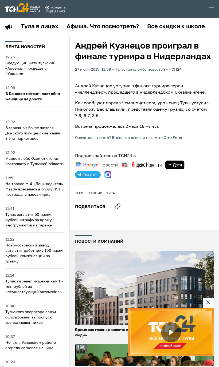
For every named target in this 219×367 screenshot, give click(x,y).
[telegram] (88, 174)
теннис (95, 193)
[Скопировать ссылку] (117, 206)
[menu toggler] (211, 9)
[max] (107, 174)
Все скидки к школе (176, 27)
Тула (110, 193)
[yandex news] (142, 165)
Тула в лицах (39, 27)
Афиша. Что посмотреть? (103, 27)
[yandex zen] (175, 165)
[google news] (96, 165)
